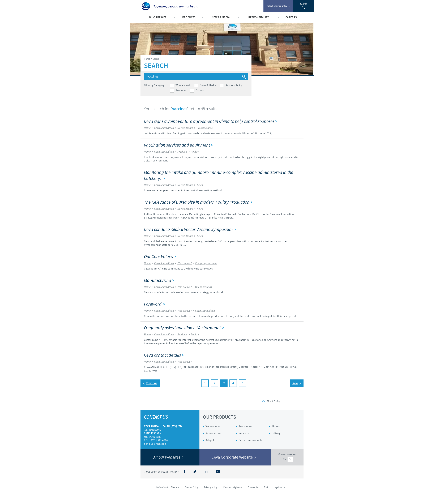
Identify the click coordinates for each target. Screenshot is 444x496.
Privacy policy (210, 487)
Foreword (154, 304)
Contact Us (253, 487)
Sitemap (175, 487)
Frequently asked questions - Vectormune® (184, 328)
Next (295, 383)
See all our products (250, 440)
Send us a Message (155, 444)
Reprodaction (213, 433)
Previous (151, 383)
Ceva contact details (164, 355)
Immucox (244, 433)
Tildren (276, 426)
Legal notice (279, 487)
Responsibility (233, 85)
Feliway (276, 433)
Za (284, 459)
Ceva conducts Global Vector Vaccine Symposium (190, 229)
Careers (200, 90)
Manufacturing (159, 280)
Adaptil (210, 440)
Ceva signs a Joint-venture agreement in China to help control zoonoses (210, 121)
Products (181, 90)
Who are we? (183, 85)
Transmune (245, 426)
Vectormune (213, 426)
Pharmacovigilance (232, 487)
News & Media (208, 85)
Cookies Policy (191, 487)
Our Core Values (160, 257)
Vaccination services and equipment (178, 145)
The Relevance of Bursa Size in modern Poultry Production (198, 202)
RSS (266, 487)
